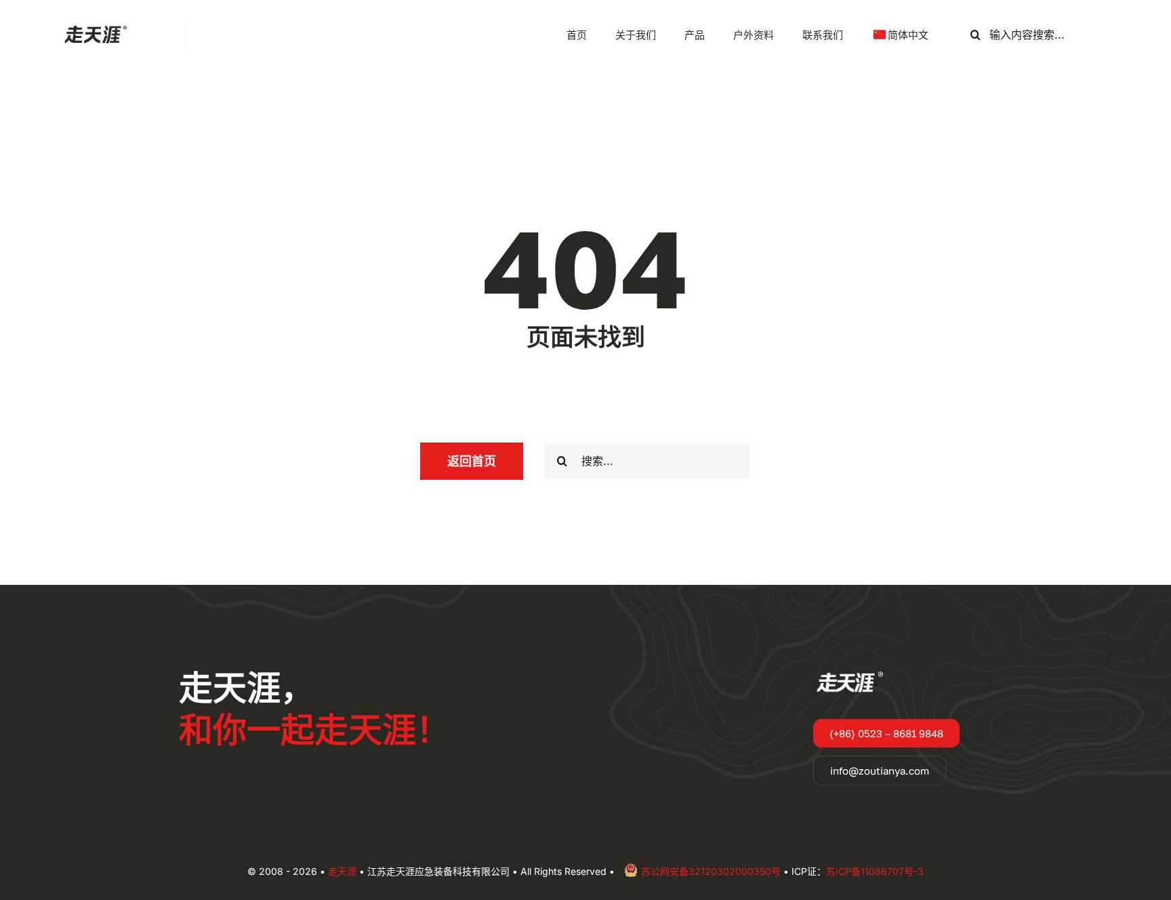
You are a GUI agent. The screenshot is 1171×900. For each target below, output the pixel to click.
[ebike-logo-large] (92, 27)
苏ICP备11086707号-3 (875, 871)
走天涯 (342, 871)
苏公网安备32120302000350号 (711, 871)
